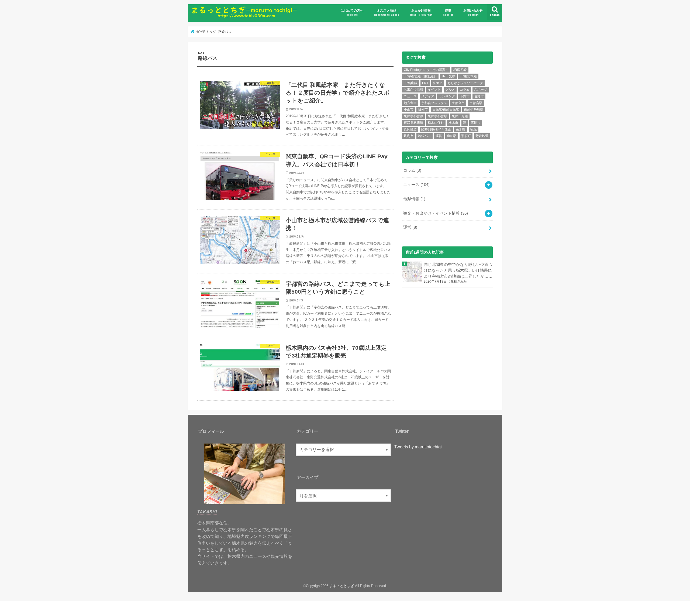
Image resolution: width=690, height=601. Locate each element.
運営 (439, 136)
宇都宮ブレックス (434, 103)
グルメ (450, 89)
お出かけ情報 (421, 12)
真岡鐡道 (410, 129)
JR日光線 (448, 76)
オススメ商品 (386, 12)
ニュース (410, 96)
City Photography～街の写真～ (426, 70)
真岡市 (476, 123)
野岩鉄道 (481, 136)
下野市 (465, 96)
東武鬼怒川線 (413, 123)
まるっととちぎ (341, 586)
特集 (448, 12)
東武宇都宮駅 (437, 116)
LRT (425, 83)
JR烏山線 (411, 83)
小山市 (408, 109)
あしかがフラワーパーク (465, 83)
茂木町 (460, 129)
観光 (473, 129)
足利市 (408, 136)
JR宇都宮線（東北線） (420, 76)
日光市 (423, 109)
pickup (438, 83)
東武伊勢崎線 (473, 109)
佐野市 (479, 96)
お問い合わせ (473, 12)
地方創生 (410, 103)
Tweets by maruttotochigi (418, 446)
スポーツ (480, 89)
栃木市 (453, 123)
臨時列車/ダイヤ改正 (436, 129)
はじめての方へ (352, 12)
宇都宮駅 (476, 103)
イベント (434, 89)
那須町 (466, 136)
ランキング (447, 96)
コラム (465, 89)
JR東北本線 (468, 76)
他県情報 (414, 199)
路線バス (424, 136)
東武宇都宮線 (413, 116)
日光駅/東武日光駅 (445, 109)
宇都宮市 (458, 103)
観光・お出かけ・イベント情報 (435, 213)
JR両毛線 (460, 70)
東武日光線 (460, 116)
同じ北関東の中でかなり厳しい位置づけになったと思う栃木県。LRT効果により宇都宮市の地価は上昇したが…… (458, 270)
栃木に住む (436, 123)
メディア (427, 96)
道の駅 (452, 136)
